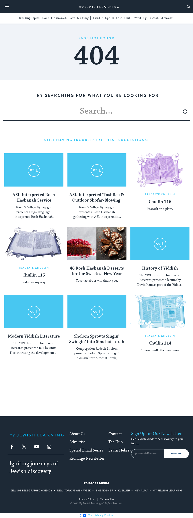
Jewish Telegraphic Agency (31, 490)
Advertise (77, 442)
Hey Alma (141, 490)
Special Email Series (86, 450)
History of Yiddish (160, 268)
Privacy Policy (86, 499)
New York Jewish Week (74, 490)
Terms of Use (107, 499)
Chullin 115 (33, 275)
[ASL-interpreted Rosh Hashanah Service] (34, 170)
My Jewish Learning (167, 490)
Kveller (124, 490)
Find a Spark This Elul (111, 18)
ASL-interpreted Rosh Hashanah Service (33, 197)
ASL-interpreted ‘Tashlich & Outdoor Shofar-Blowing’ (96, 197)
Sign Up (176, 453)
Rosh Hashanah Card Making (65, 18)
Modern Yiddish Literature (34, 336)
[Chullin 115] (34, 243)
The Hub (115, 442)
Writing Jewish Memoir (153, 18)
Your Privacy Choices (100, 515)
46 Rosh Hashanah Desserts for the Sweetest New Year (97, 271)
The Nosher (104, 490)
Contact (115, 434)
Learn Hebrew (120, 450)
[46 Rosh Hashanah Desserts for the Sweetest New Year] (97, 243)
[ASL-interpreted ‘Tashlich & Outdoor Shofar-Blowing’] (97, 170)
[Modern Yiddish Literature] (34, 311)
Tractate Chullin (160, 194)
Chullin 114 (160, 343)
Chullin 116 (160, 202)
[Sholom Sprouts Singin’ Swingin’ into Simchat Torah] (97, 311)
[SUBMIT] (185, 113)
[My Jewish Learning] (36, 438)
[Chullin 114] (160, 311)
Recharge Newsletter (87, 458)
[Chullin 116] (160, 170)
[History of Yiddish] (160, 243)
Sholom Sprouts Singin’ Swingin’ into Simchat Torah (96, 339)
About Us (77, 434)
